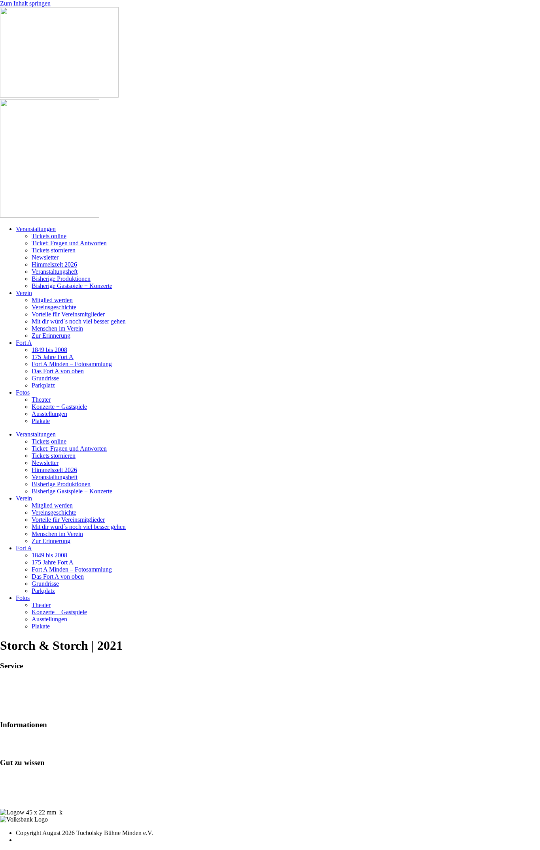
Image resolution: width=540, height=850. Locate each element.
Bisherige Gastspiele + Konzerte (72, 285)
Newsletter (45, 257)
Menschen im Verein (57, 328)
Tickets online (49, 236)
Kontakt (10, 784)
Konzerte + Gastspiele (59, 406)
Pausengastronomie (24, 695)
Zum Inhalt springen (25, 3)
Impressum (13, 791)
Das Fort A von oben (58, 371)
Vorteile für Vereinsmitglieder (68, 314)
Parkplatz (43, 385)
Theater (41, 399)
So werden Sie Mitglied (29, 740)
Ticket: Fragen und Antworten (69, 243)
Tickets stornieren (54, 250)
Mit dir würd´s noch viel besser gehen (79, 321)
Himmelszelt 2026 (54, 264)
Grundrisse (45, 378)
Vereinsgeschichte (54, 307)
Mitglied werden (52, 300)
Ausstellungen (49, 413)
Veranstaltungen (36, 229)
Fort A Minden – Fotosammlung (72, 364)
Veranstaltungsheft (54, 271)
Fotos (23, 392)
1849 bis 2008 (49, 349)
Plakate (41, 420)
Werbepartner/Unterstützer (33, 747)
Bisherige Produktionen (61, 278)
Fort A (24, 342)
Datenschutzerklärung (27, 798)
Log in (8, 777)
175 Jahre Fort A (53, 357)
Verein (24, 293)
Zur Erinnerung (51, 335)
